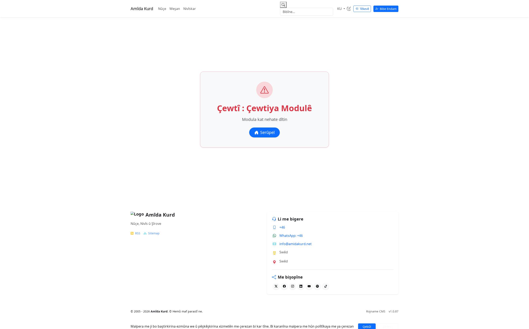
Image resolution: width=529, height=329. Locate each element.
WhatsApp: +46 (291, 235)
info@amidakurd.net (295, 244)
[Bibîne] (283, 5)
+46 (282, 227)
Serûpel (267, 132)
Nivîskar (189, 8)
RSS (137, 233)
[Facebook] (284, 286)
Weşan (174, 8)
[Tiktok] (325, 286)
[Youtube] (309, 286)
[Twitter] (276, 286)
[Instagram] (292, 286)
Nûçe (162, 8)
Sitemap (154, 233)
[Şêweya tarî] (349, 9)
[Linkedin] (301, 286)
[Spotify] (317, 286)
